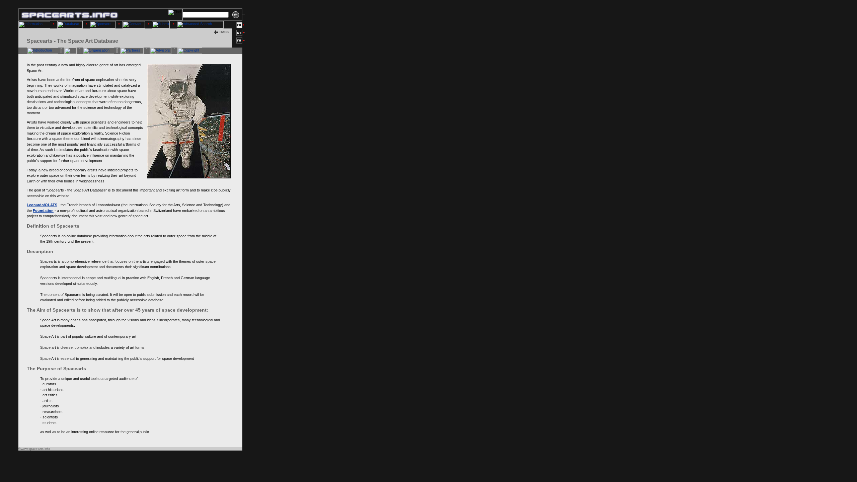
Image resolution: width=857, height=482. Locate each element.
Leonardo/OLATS (42, 205)
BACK (224, 32)
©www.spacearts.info (34, 449)
